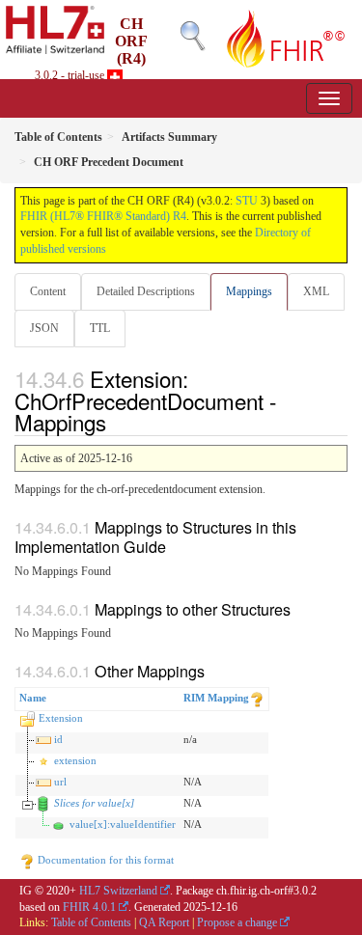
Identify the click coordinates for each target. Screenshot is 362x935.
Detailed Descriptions (146, 291)
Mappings (249, 291)
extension (75, 760)
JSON (44, 328)
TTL (100, 328)
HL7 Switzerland (118, 890)
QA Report (164, 922)
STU (247, 200)
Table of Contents (91, 922)
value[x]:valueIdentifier (123, 824)
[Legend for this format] (257, 697)
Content (48, 291)
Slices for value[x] (94, 803)
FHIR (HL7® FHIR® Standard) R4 (103, 216)
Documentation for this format (104, 860)
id (58, 739)
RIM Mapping (216, 697)
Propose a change (237, 922)
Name (32, 697)
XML (316, 291)
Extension (61, 718)
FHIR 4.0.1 (89, 907)
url (60, 781)
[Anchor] (116, 421)
